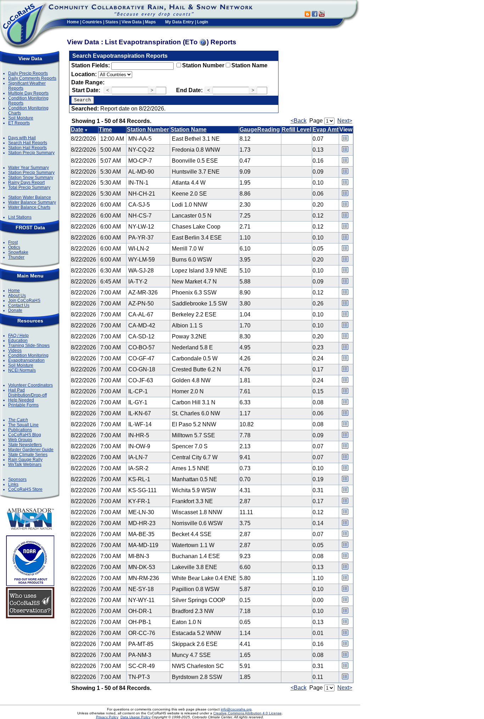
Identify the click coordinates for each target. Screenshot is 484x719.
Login (202, 21)
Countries (92, 21)
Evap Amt (325, 130)
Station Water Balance (29, 197)
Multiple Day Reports (28, 93)
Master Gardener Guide (31, 449)
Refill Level (296, 130)
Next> (344, 121)
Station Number (203, 65)
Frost (13, 242)
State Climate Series (27, 454)
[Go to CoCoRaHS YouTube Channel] (322, 15)
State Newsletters (25, 444)
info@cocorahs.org (236, 709)
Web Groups (20, 439)
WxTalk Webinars (24, 464)
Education (18, 340)
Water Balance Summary (32, 202)
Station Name (249, 65)
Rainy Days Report (26, 182)
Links (13, 484)
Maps (150, 21)
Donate (15, 310)
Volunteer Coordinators (30, 385)
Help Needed (21, 400)
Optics (14, 247)
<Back (298, 121)
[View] (345, 140)
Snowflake (18, 252)
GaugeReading (260, 130)
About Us (17, 295)
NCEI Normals (22, 370)
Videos (15, 350)
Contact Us (18, 305)
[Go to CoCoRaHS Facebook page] (314, 15)
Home (73, 21)
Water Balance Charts (29, 207)
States (111, 21)
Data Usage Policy (135, 717)
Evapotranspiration (26, 360)
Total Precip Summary (29, 187)
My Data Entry (179, 21)
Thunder (16, 257)
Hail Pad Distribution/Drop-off (27, 393)
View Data (132, 21)
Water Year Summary (28, 167)
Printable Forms (23, 405)
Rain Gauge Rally (25, 459)
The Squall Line (23, 424)
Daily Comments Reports (32, 78)
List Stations (20, 217)
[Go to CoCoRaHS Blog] (307, 15)
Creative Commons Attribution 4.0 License (247, 713)
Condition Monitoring (28, 355)
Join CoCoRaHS (24, 300)
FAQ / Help (18, 335)
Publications (20, 429)
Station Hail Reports (27, 147)
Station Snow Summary (30, 177)
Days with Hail (22, 137)
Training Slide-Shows (29, 345)
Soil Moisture (20, 118)
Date (77, 130)
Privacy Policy (107, 717)
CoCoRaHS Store (25, 489)
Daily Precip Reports (28, 73)
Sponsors (17, 479)
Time (105, 130)
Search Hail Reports (27, 142)
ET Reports (19, 122)
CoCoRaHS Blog (24, 434)
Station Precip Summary (31, 152)
